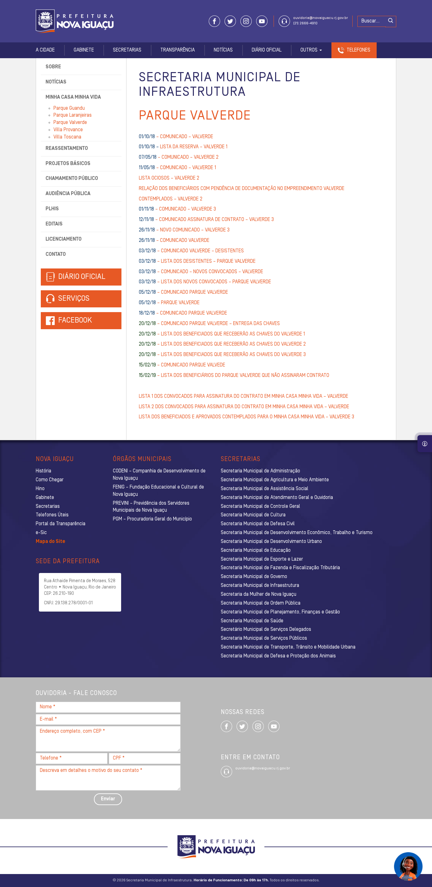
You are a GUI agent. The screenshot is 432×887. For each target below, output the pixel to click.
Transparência (177, 50)
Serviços (73, 299)
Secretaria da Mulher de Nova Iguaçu (258, 594)
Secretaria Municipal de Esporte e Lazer (262, 559)
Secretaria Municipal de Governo (254, 576)
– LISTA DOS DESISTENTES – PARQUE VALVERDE (197, 261)
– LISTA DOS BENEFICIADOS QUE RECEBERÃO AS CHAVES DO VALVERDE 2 (222, 344)
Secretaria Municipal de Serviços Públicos (264, 638)
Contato (56, 254)
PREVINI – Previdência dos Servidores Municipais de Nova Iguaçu (151, 507)
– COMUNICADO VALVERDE (174, 240)
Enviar (108, 799)
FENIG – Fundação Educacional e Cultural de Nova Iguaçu (158, 491)
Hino (40, 488)
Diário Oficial (266, 50)
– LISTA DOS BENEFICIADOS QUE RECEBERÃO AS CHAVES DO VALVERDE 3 (222, 354)
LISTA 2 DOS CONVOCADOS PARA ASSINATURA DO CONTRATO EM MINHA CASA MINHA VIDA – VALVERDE (244, 407)
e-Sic (41, 532)
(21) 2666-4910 (305, 23)
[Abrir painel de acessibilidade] (424, 443)
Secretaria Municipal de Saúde (252, 621)
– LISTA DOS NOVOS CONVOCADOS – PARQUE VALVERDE (205, 282)
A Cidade (45, 50)
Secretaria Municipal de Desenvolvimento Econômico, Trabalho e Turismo (297, 532)
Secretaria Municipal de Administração (260, 471)
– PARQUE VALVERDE (169, 302)
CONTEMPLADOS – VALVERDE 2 (170, 199)
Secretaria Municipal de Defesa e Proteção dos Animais (278, 656)
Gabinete (84, 50)
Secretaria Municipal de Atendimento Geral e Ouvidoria (277, 497)
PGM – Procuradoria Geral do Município (152, 519)
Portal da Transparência (60, 524)
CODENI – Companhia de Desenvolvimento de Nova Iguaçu (159, 475)
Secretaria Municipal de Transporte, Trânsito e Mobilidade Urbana (288, 647)
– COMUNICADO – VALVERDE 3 (177, 209)
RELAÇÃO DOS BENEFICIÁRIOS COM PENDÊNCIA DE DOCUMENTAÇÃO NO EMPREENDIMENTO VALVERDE (241, 188)
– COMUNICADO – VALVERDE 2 (179, 157)
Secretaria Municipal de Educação (256, 550)
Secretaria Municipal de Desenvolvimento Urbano (271, 541)
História (43, 471)
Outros (309, 50)
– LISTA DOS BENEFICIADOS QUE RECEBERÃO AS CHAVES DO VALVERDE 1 (222, 334)
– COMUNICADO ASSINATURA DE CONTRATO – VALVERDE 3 (206, 219)
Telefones (358, 50)
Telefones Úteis (52, 515)
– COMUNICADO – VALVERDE (176, 136)
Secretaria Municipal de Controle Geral (260, 506)
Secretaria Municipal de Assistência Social (264, 488)
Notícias (223, 50)
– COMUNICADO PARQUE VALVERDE (183, 292)
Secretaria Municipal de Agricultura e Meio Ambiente (275, 480)
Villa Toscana (67, 137)
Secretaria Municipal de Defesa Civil (258, 524)
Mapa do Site (50, 541)
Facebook (75, 320)
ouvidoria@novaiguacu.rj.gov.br (320, 18)
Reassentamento (67, 148)
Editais (54, 224)
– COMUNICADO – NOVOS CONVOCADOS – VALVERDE (201, 271)
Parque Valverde (70, 122)
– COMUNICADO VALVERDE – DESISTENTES (191, 251)
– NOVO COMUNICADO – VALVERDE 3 (184, 230)
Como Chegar (50, 480)
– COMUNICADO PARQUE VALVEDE (182, 365)
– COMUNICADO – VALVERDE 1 (177, 167)
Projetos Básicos (68, 163)
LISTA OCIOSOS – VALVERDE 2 (169, 178)
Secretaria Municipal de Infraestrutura (260, 585)
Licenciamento (64, 239)
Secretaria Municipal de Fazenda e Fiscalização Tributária (280, 567)
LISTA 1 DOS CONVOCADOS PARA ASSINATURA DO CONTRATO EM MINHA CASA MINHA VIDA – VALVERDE (244, 396)
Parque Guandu (69, 108)
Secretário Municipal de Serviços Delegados (266, 629)
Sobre (53, 67)
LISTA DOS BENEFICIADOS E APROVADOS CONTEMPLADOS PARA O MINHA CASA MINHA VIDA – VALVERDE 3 (246, 417)
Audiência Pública (68, 193)
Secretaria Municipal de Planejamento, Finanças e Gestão (280, 612)
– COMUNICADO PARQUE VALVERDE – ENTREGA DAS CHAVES (209, 323)
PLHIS (52, 209)
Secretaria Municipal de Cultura (253, 515)
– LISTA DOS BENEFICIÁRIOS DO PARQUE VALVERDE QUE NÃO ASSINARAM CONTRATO (234, 375)
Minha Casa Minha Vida (73, 97)
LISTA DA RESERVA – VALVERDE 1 (183, 147)
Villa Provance (68, 129)
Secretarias (127, 50)
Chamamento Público (72, 178)
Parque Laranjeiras (72, 115)
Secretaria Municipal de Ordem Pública (260, 603)
